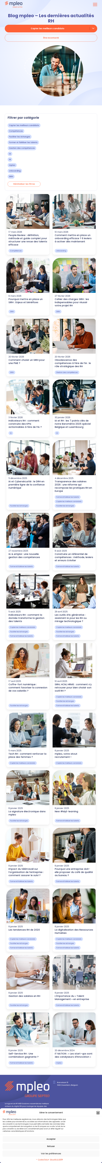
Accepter (51, 1139)
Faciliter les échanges (19, 136)
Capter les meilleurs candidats (24, 125)
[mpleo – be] (13, 4)
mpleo (12, 165)
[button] (98, 1112)
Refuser (51, 1146)
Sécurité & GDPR (56, 1159)
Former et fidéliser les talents (23, 142)
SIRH (11, 176)
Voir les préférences (51, 1153)
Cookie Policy (43, 1159)
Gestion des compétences (22, 148)
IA (10, 153)
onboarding (15, 170)
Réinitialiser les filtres (24, 183)
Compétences (16, 131)
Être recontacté (51, 37)
